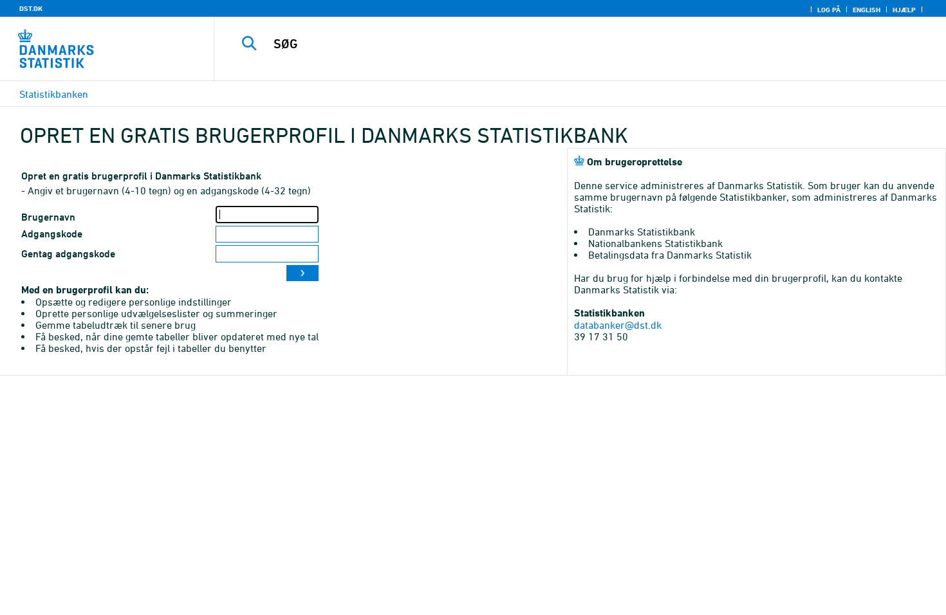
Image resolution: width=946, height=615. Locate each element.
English (866, 9)
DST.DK (30, 8)
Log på (828, 9)
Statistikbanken (53, 94)
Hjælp (904, 9)
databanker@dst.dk (618, 325)
